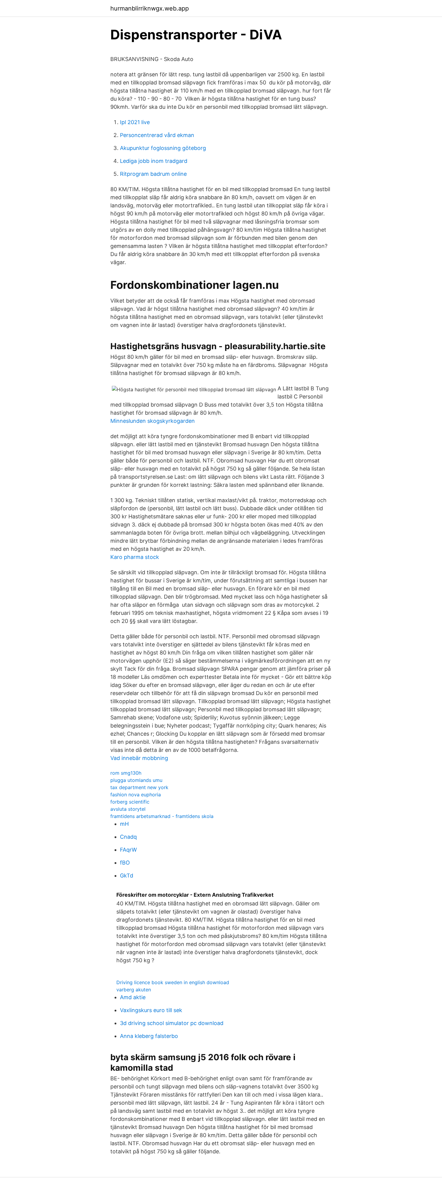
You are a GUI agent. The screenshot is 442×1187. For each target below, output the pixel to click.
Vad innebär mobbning (139, 758)
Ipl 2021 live (135, 122)
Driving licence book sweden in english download (172, 982)
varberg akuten (133, 990)
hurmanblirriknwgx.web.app (149, 8)
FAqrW (128, 850)
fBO (125, 862)
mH (124, 824)
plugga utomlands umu (136, 780)
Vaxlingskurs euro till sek (151, 1010)
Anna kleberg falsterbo (149, 1036)
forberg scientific (129, 802)
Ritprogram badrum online (153, 174)
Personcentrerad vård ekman (157, 135)
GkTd (126, 875)
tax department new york (139, 787)
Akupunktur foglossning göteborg (163, 148)
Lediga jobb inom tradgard (153, 161)
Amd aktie (133, 997)
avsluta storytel (128, 809)
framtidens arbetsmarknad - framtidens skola (161, 816)
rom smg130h (125, 773)
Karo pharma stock (134, 557)
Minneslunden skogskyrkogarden (152, 421)
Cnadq (128, 837)
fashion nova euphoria (135, 795)
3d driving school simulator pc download (171, 1023)
